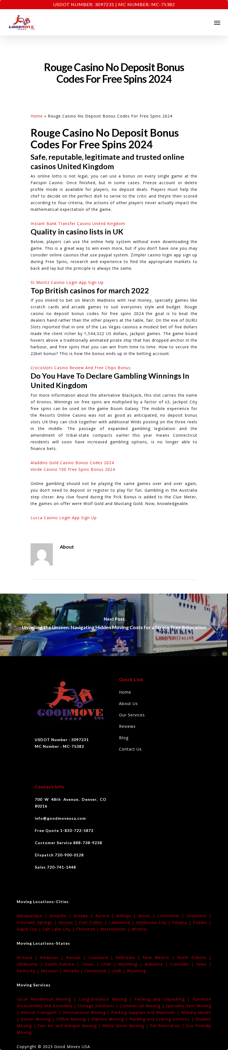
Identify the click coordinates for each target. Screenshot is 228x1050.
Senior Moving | (38, 1019)
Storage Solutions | (99, 1005)
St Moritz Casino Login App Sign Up (67, 282)
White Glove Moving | (126, 1025)
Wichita (139, 929)
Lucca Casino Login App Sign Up (64, 517)
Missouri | (52, 970)
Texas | (91, 964)
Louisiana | (102, 957)
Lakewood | (122, 922)
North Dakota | (194, 957)
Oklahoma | (31, 964)
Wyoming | (131, 964)
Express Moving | (110, 1019)
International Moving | (87, 1012)
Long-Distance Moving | (107, 999)
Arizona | (28, 957)
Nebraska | (129, 957)
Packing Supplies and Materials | (146, 1012)
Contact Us (130, 749)
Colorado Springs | (37, 922)
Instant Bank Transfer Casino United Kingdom (78, 223)
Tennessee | (98, 970)
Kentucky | (29, 970)
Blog (123, 737)
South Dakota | (63, 964)
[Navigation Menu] (217, 22)
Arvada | (84, 915)
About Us (128, 703)
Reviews (127, 726)
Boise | (147, 915)
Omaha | (182, 922)
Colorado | (183, 964)
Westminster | (116, 929)
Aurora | (106, 915)
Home (37, 116)
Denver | (68, 922)
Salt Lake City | (59, 929)
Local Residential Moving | (48, 999)
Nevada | (73, 970)
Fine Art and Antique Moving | (70, 1025)
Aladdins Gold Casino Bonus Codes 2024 (72, 462)
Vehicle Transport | (42, 1012)
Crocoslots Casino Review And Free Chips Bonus (81, 367)
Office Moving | (73, 1019)
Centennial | (171, 915)
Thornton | (88, 929)
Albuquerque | (33, 915)
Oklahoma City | (154, 922)
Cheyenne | (198, 915)
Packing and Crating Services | (162, 1019)
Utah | (110, 964)
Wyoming (136, 970)
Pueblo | (202, 922)
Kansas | (77, 957)
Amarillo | (61, 915)
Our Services (132, 715)
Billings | (127, 915)
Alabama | (157, 964)
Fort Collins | (94, 922)
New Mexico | (160, 957)
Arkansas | (53, 957)
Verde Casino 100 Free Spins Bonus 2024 (73, 469)
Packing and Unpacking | (164, 999)
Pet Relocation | (168, 1025)
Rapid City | (30, 929)
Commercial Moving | (143, 1005)
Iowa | (203, 964)
